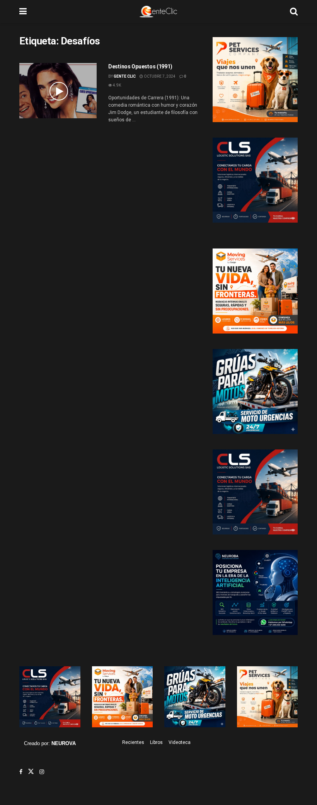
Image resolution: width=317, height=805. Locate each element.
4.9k (116, 85)
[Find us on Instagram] (41, 772)
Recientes (133, 742)
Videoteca (180, 742)
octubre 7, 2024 (159, 76)
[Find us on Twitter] (31, 772)
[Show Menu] (23, 11)
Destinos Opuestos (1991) (140, 66)
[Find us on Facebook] (20, 772)
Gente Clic (125, 76)
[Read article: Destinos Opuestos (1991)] (58, 90)
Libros (156, 742)
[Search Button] (294, 11)
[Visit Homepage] (158, 11)
